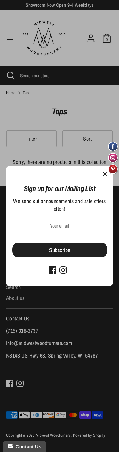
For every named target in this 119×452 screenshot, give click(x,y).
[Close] (105, 174)
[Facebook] (52, 270)
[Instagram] (63, 270)
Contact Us (27, 446)
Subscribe (59, 250)
